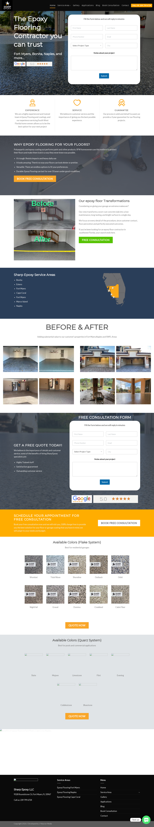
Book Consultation (110, 5)
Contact (125, 5)
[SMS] (146, 820)
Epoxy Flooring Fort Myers (68, 787)
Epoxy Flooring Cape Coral (68, 797)
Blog (98, 5)
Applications (88, 5)
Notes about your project (104, 53)
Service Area (63, 5)
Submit (104, 76)
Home (52, 5)
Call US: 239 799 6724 (141, 5)
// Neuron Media (45, 824)
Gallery (76, 5)
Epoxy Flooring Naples (67, 792)
